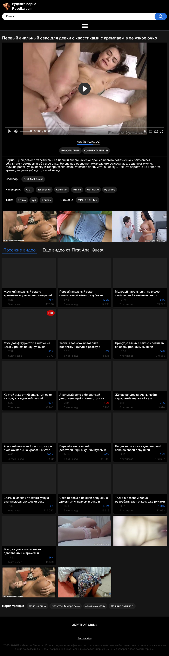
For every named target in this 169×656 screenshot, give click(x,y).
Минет (77, 189)
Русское (109, 189)
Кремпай (61, 189)
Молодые (93, 189)
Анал (29, 189)
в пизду (46, 200)
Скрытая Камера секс (66, 606)
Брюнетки (44, 189)
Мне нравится (68, 143)
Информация (70, 150)
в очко (22, 200)
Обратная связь (84, 624)
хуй (34, 200)
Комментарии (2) (96, 150)
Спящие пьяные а (122, 606)
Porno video (85, 638)
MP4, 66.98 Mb (87, 200)
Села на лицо (37, 606)
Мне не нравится (73, 143)
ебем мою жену (95, 606)
